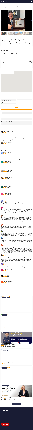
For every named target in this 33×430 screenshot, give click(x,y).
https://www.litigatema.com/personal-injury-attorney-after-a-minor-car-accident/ (8, 56)
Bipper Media (6, 413)
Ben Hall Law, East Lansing (5, 326)
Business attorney (4, 350)
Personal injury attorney (5, 332)
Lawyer (7, 7)
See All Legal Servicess (16, 403)
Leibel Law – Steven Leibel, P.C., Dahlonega (8, 344)
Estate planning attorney (5, 297)
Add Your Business (5, 424)
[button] (31, 20)
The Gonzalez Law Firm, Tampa (6, 309)
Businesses (5, 4)
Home (1, 4)
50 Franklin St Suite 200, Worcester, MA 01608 (9, 53)
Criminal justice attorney (5, 385)
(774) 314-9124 (4, 54)
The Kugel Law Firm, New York (6, 397)
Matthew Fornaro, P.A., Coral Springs (7, 362)
